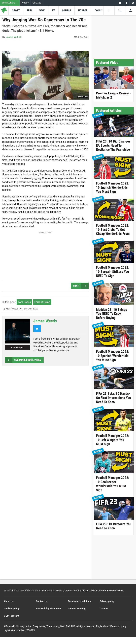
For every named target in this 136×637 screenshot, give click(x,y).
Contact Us (41, 601)
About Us (8, 601)
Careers (104, 608)
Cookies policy (11, 608)
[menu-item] (15, 10)
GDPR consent (11, 615)
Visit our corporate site (111, 590)
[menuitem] (10, 3)
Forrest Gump (42, 302)
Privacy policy (107, 601)
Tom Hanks (24, 302)
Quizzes (37, 2)
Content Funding (77, 608)
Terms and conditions (79, 601)
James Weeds (13, 36)
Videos (25, 2)
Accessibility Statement (48, 608)
